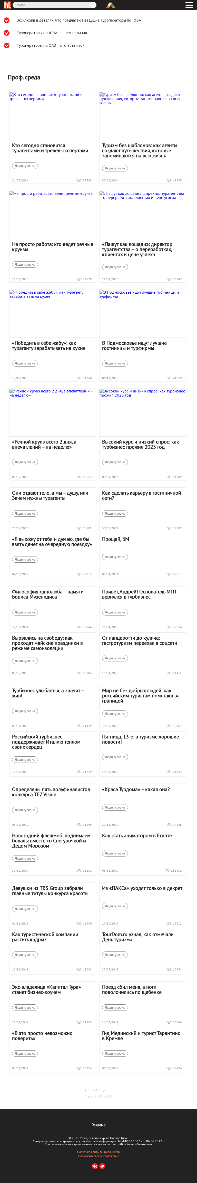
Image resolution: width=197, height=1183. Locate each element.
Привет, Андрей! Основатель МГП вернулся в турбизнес (139, 594)
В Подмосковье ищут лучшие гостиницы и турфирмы (134, 345)
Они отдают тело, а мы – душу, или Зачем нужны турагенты (50, 495)
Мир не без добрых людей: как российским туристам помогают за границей (141, 695)
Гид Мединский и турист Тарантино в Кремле (141, 1036)
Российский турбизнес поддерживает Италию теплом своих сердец (46, 741)
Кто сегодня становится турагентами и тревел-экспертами (50, 148)
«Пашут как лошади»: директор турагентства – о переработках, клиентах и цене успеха (137, 249)
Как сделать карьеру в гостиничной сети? (141, 495)
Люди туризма (25, 165)
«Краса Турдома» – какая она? (136, 789)
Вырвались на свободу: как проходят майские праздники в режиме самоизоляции (47, 643)
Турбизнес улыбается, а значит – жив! (48, 693)
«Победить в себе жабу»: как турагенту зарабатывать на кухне (48, 345)
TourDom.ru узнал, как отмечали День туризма (138, 937)
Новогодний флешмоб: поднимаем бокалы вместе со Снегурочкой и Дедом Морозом (51, 840)
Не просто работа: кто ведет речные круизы (52, 247)
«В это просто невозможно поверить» (42, 1036)
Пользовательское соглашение (98, 1156)
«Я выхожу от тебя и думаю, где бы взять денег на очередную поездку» (52, 541)
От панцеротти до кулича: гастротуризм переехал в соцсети (139, 640)
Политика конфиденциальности (98, 1151)
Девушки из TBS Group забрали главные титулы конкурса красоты (50, 891)
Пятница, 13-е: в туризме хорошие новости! (140, 739)
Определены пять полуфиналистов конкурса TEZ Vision (51, 792)
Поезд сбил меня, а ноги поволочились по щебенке (132, 989)
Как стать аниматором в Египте (137, 835)
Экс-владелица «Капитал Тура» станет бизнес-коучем (46, 989)
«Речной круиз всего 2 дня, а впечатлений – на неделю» (44, 444)
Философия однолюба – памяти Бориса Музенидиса (48, 594)
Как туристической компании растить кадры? (45, 937)
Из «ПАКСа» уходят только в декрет (142, 888)
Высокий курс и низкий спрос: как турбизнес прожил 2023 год (140, 444)
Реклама (98, 1124)
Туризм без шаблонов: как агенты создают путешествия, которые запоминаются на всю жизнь (139, 150)
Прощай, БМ (115, 539)
